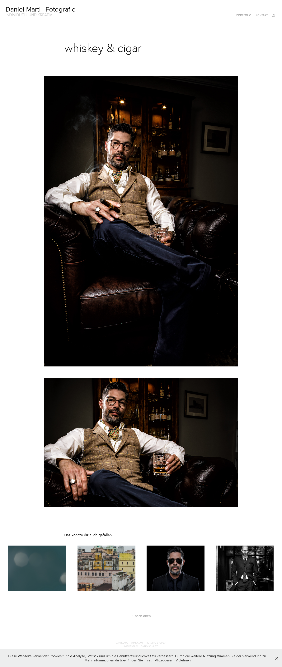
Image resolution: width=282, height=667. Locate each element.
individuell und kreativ (29, 14)
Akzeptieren (164, 660)
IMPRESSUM (131, 646)
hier (148, 660)
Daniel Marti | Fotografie (41, 9)
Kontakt (262, 15)
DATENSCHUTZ (149, 646)
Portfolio (243, 15)
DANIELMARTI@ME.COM (129, 642)
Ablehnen (183, 660)
